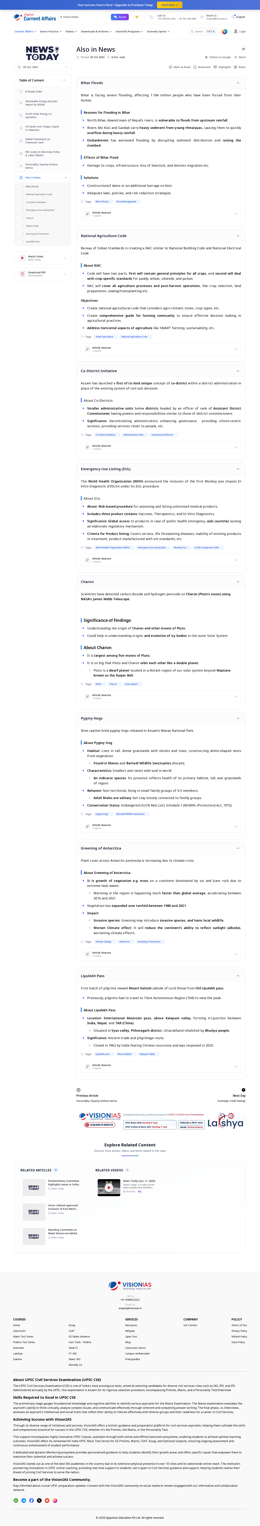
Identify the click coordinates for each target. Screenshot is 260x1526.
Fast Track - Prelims (80, 1342)
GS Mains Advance (79, 1336)
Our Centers (190, 1325)
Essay (72, 1325)
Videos (70, 31)
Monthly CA (75, 1364)
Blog (128, 1342)
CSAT (72, 1330)
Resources (131, 1325)
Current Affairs (24, 31)
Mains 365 (74, 1359)
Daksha (17, 1359)
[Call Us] (151, 17)
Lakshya (17, 1353)
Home (16, 1325)
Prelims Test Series (24, 1342)
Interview (18, 1347)
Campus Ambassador (137, 1353)
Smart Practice (49, 31)
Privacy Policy (239, 1330)
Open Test (131, 1336)
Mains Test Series (23, 1336)
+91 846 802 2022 (167, 18)
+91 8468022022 (130, 1299)
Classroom (19, 1330)
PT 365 (73, 1353)
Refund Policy (239, 1336)
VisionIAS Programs (128, 31)
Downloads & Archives (95, 31)
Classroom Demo (135, 1347)
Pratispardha (132, 1359)
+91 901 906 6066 (187, 18)
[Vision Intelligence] (224, 31)
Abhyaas (130, 1330)
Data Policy (238, 1342)
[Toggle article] (238, 83)
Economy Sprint (156, 31)
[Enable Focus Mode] (243, 49)
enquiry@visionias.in (130, 1308)
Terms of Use (239, 1325)
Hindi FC (73, 1347)
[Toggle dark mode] (137, 17)
